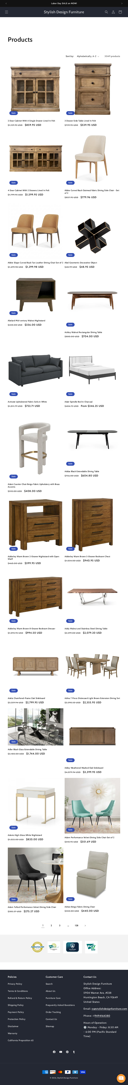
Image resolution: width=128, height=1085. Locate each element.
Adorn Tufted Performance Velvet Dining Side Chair (32, 907)
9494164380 (102, 1015)
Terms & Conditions (18, 991)
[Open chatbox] (121, 1078)
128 (76, 925)
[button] (6, 12)
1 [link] (43, 925)
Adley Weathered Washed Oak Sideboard (84, 768)
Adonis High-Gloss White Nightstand (25, 835)
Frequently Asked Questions (60, 1005)
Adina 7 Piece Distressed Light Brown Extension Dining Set (92, 698)
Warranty (12, 1033)
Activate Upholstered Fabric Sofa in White (27, 401)
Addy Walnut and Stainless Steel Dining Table (86, 628)
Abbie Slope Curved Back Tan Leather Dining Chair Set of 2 (35, 262)
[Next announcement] (121, 3)
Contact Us (51, 1019)
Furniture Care (53, 998)
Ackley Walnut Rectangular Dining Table (83, 332)
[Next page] (85, 925)
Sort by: (70, 56)
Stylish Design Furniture (67, 1078)
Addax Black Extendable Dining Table (82, 471)
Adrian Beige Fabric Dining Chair (80, 906)
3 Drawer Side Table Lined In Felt (80, 120)
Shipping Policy (16, 1005)
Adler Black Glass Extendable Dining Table (27, 749)
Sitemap (50, 1026)
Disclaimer (13, 1026)
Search (49, 983)
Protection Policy (16, 1019)
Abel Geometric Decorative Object (81, 262)
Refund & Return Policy (20, 998)
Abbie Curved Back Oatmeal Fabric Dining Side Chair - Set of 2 (92, 191)
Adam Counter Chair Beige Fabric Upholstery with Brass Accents (34, 485)
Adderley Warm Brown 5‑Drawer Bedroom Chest (87, 556)
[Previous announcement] (6, 3)
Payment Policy (16, 1012)
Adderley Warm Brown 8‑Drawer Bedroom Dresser (31, 628)
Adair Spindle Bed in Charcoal (78, 401)
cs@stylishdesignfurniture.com (109, 1008)
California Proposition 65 (21, 1040)
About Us (50, 991)
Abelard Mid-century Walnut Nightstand (26, 320)
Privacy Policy (15, 983)
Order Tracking (53, 1012)
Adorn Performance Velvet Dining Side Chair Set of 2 (89, 837)
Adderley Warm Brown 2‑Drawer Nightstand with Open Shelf (33, 557)
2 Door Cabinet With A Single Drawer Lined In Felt (31, 120)
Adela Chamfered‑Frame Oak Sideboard (26, 698)
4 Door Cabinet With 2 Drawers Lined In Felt (28, 190)
